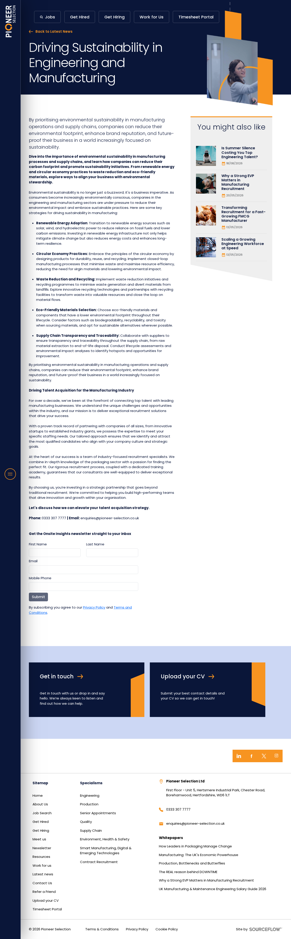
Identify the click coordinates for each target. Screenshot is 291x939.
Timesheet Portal (47, 909)
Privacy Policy (94, 607)
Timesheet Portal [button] (195, 17)
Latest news (43, 874)
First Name (38, 544)
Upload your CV (46, 900)
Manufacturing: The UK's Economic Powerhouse (198, 854)
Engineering (89, 795)
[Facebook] (251, 756)
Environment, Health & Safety (104, 839)
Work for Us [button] (151, 17)
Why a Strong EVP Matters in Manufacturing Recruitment (206, 880)
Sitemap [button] (40, 783)
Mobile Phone (40, 578)
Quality (86, 821)
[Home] (10, 21)
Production (89, 804)
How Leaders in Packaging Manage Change (195, 846)
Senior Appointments (98, 813)
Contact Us (42, 883)
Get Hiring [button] (114, 17)
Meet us (39, 839)
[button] (47, 17)
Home (38, 795)
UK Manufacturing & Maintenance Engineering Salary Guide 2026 (212, 889)
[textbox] (55, 552)
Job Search (42, 813)
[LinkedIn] (239, 756)
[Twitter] (264, 756)
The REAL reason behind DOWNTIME (188, 871)
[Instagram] (276, 756)
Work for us (42, 865)
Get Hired (41, 821)
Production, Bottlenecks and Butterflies (192, 863)
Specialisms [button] (91, 783)
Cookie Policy (167, 929)
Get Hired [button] (79, 17)
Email (33, 561)
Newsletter (42, 848)
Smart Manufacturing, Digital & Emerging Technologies (105, 851)
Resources (41, 856)
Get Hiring (41, 830)
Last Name (95, 544)
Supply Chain (91, 830)
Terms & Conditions (102, 929)
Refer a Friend (44, 891)
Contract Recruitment (99, 861)
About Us (40, 804)
